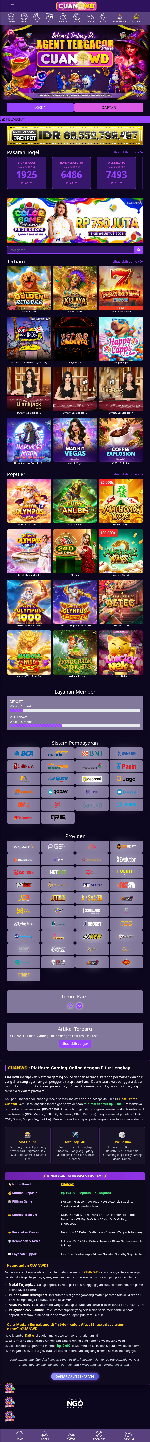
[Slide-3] (50, 94)
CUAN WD (91, 1272)
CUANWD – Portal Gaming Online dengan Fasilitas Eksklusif (54, 1036)
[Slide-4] (57, 94)
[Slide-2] (43, 94)
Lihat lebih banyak (126, 152)
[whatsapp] (70, 1005)
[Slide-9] (93, 94)
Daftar (30, 1335)
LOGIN (40, 107)
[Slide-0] (29, 94)
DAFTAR (109, 107)
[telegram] (79, 1005)
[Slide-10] (100, 94)
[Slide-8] (85, 94)
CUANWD (18, 1068)
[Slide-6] (71, 94)
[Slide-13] (121, 94)
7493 (71, 174)
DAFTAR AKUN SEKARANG (75, 1376)
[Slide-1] (36, 94)
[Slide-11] (107, 94)
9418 (116, 174)
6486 (26, 174)
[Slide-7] (78, 94)
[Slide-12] (114, 94)
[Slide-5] (64, 94)
